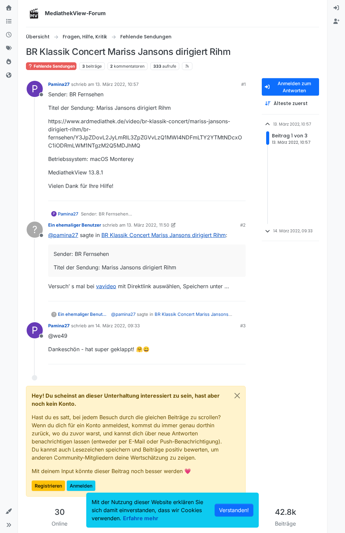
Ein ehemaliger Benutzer (74, 225)
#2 (243, 225)
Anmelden (81, 486)
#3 (243, 325)
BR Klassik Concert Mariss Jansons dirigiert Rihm (163, 235)
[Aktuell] (9, 35)
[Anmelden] (336, 8)
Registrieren (48, 486)
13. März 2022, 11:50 (148, 225)
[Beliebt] (9, 62)
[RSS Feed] (187, 66)
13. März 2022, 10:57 (116, 84)
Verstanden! (234, 510)
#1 (243, 84)
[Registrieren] (336, 21)
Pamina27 (59, 84)
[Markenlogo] (34, 13)
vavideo (106, 286)
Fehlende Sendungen (54, 66)
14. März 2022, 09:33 (117, 325)
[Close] (237, 395)
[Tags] (9, 48)
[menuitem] (336, 8)
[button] (9, 511)
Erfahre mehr (140, 518)
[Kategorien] (9, 21)
